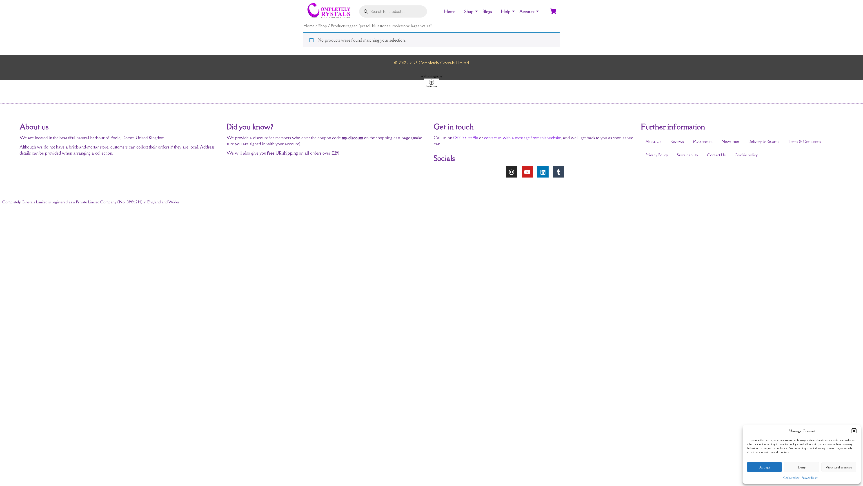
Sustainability (687, 155)
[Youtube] (527, 172)
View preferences (838, 467)
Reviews (677, 141)
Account (526, 11)
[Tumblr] (558, 172)
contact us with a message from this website (522, 137)
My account (702, 141)
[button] (854, 431)
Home (449, 11)
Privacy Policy (810, 478)
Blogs (487, 11)
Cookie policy (791, 478)
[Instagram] (511, 172)
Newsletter (730, 141)
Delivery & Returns (763, 141)
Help (505, 11)
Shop (469, 11)
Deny (802, 467)
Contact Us (716, 155)
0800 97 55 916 (465, 137)
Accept (764, 467)
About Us (653, 141)
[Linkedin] (543, 172)
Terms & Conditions (804, 141)
